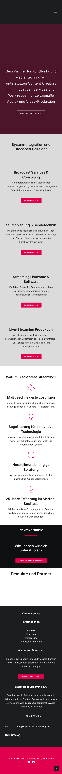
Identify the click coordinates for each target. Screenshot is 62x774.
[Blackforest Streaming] (12, 12)
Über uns (31, 634)
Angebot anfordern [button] (31, 677)
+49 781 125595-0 (33, 716)
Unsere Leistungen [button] (31, 113)
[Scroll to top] (56, 768)
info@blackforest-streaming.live (33, 726)
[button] (55, 12)
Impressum (31, 638)
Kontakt (31, 630)
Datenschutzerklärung (31, 641)
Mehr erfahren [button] (31, 200)
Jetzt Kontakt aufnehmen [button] (31, 561)
